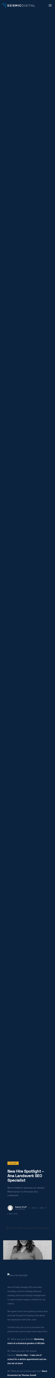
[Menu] (50, 5)
